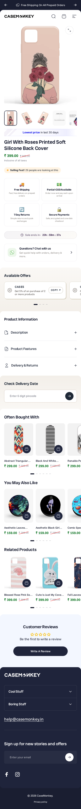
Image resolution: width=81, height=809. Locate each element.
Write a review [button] (40, 651)
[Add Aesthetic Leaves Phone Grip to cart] (26, 516)
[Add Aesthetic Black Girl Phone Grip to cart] (58, 516)
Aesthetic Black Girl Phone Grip (47, 527)
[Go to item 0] (10, 118)
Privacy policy (40, 802)
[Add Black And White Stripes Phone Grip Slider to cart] (58, 449)
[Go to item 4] (59, 118)
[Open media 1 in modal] (69, 30)
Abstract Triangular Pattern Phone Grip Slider (16, 460)
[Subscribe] (69, 757)
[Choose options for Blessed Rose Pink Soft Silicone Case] (26, 583)
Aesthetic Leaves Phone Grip (14, 527)
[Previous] (5, 5)
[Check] (69, 396)
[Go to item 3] (43, 118)
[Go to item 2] (26, 118)
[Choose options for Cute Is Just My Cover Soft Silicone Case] (58, 583)
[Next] (75, 5)
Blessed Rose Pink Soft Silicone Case (18, 594)
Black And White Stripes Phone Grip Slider (47, 460)
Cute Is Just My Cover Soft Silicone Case (49, 594)
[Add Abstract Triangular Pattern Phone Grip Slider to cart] (26, 449)
